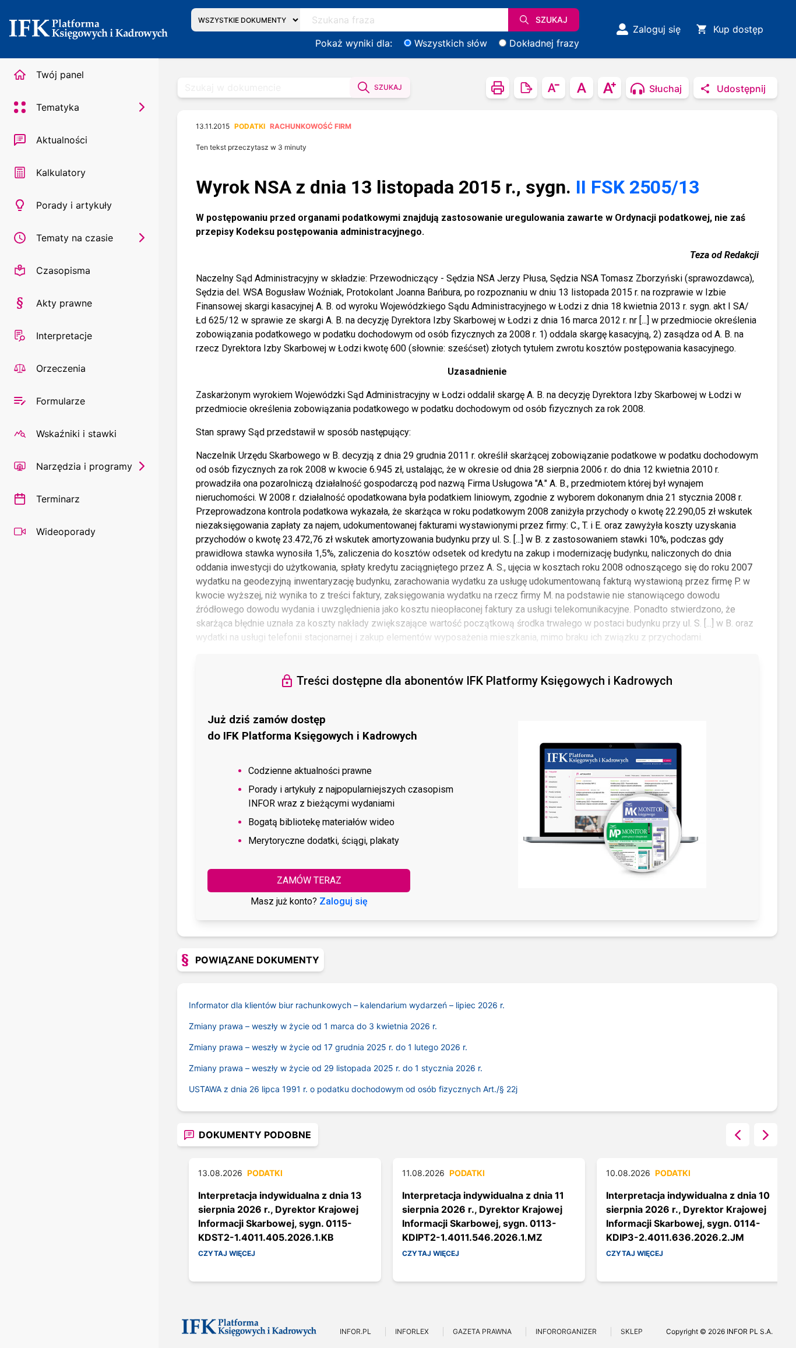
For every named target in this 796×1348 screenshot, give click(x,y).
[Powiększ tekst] (609, 87)
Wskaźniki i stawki (76, 433)
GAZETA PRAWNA (482, 1331)
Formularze (60, 401)
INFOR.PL (355, 1331)
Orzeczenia (61, 368)
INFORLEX (412, 1331)
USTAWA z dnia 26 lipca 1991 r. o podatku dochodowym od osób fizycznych (347, 1089)
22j (511, 1089)
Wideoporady (66, 531)
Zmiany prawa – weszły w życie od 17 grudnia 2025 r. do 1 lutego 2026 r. (328, 1047)
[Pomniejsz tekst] (553, 87)
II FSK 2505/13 (637, 187)
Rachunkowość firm (310, 126)
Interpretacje (64, 336)
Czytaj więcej (226, 1253)
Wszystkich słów (450, 43)
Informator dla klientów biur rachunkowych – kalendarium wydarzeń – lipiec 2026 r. (347, 1005)
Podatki (249, 126)
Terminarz (58, 499)
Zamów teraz (309, 880)
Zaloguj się (343, 901)
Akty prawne (64, 303)
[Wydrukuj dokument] (497, 87)
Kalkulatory (61, 172)
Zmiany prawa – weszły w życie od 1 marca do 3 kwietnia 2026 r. (313, 1026)
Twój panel (60, 74)
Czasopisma (63, 270)
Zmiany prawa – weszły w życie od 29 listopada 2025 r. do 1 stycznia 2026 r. (335, 1068)
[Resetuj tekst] (581, 87)
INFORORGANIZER (566, 1331)
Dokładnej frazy (544, 43)
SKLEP (632, 1331)
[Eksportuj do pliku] (525, 87)
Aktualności (61, 140)
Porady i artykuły (74, 205)
